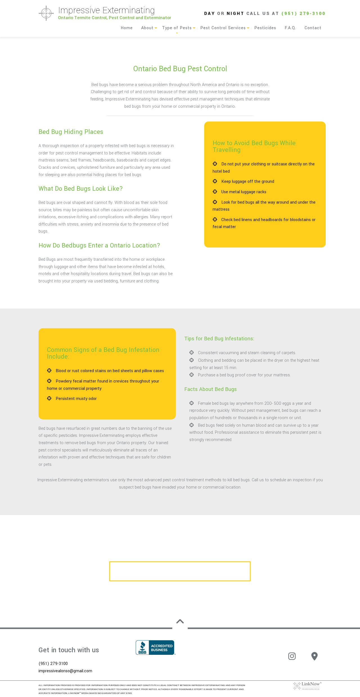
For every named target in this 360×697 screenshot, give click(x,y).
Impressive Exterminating (106, 10)
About (147, 28)
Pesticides (265, 28)
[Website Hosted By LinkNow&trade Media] (307, 686)
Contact (313, 28)
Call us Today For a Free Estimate (180, 571)
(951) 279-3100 (303, 13)
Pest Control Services (223, 28)
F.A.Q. (290, 28)
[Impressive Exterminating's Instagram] (292, 659)
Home (127, 28)
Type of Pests (177, 28)
